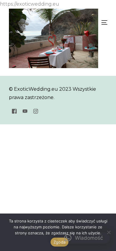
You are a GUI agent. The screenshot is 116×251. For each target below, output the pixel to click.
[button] (83, 238)
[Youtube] (25, 111)
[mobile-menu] (103, 22)
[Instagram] (35, 111)
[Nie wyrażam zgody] (109, 232)
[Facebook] (14, 111)
